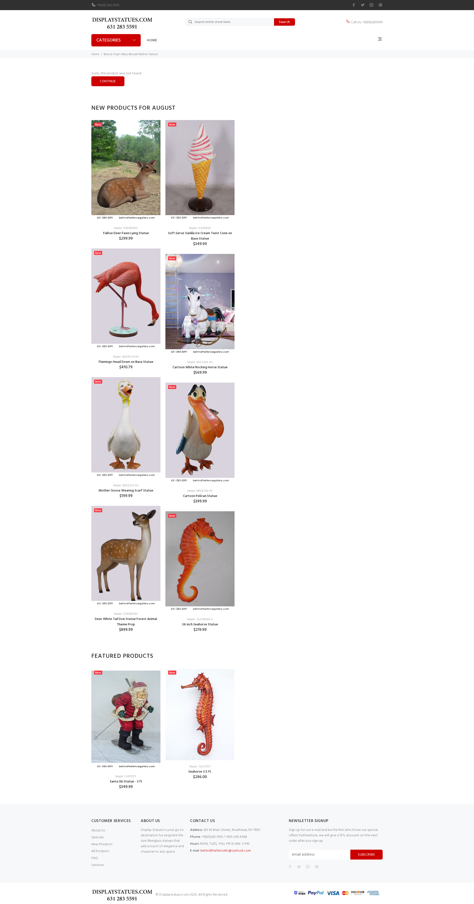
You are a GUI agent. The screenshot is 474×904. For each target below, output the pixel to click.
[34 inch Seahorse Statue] (200, 562)
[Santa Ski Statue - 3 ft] (125, 719)
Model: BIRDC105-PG (200, 491)
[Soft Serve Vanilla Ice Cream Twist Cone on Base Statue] (200, 171)
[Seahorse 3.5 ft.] (200, 714)
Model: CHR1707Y (126, 776)
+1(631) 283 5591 (108, 5)
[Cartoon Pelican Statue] (200, 434)
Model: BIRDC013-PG (125, 485)
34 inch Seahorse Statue (200, 624)
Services (97, 865)
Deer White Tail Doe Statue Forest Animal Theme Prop (126, 621)
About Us (98, 830)
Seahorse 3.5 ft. (200, 772)
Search (284, 22)
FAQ (94, 858)
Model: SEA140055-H (200, 619)
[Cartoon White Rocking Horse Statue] (200, 305)
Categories (108, 40)
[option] (126, 380)
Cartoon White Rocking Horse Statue (200, 367)
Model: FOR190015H (126, 614)
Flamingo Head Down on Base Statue (126, 362)
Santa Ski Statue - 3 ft (126, 781)
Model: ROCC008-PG (200, 362)
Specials (97, 837)
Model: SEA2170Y (200, 766)
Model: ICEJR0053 (200, 228)
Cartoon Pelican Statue (200, 496)
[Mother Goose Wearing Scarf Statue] (125, 428)
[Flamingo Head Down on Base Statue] (125, 299)
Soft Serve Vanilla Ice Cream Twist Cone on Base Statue (200, 236)
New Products (101, 844)
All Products (100, 851)
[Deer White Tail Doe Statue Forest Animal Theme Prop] (125, 557)
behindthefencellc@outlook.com (225, 851)
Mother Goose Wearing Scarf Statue (126, 490)
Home (152, 40)
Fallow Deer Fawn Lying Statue (126, 233)
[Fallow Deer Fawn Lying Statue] (125, 171)
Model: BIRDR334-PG (126, 356)
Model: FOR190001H (126, 228)
